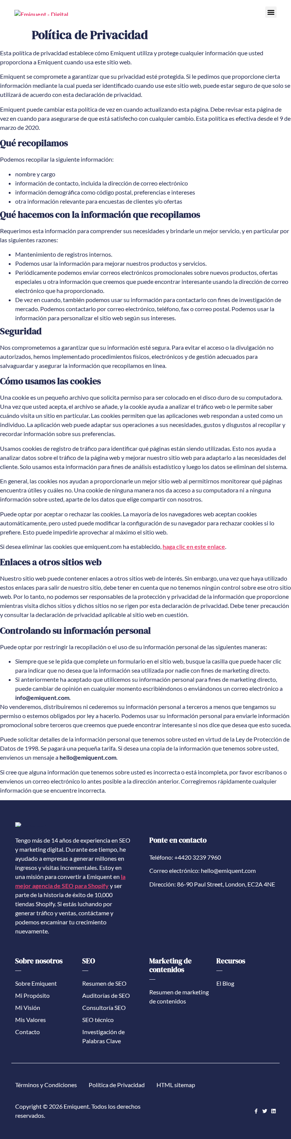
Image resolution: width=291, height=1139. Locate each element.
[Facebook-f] (255, 1111)
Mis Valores (30, 1019)
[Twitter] (264, 1111)
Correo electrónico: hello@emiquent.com (202, 870)
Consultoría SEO (104, 1007)
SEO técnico (98, 1019)
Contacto (27, 1031)
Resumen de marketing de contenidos (179, 996)
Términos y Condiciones (46, 1084)
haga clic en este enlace (194, 546)
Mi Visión (27, 1007)
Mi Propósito (32, 995)
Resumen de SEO (104, 983)
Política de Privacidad (117, 1084)
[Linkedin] (273, 1111)
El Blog (225, 983)
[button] (271, 12)
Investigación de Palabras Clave (103, 1036)
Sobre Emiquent (36, 983)
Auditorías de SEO (106, 995)
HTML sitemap (175, 1084)
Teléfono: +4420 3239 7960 (185, 857)
